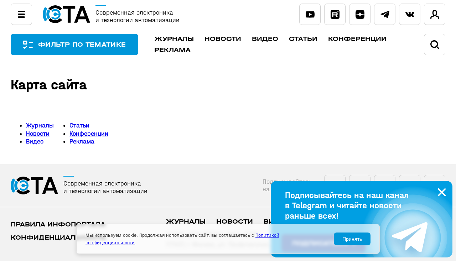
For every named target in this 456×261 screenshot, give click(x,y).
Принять (352, 239)
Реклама (172, 50)
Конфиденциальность (58, 237)
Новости (222, 39)
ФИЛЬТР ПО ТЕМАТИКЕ (82, 44)
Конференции (357, 39)
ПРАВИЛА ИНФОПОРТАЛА (58, 224)
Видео (265, 39)
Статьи (303, 39)
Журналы (174, 39)
